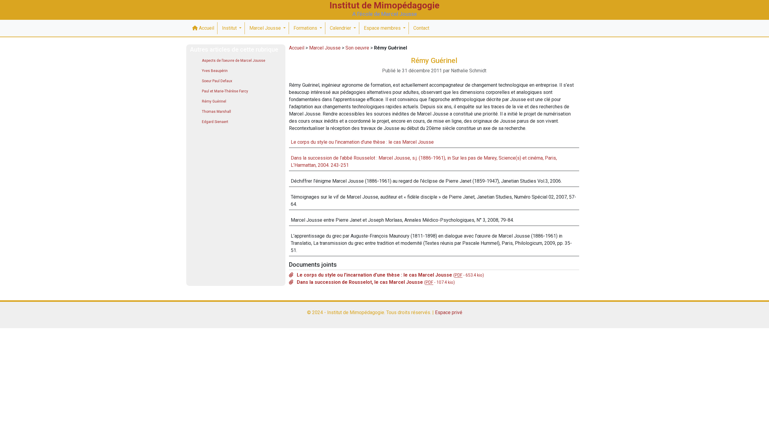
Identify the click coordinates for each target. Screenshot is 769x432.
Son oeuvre (357, 48)
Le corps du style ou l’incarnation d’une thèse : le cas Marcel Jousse (362, 142)
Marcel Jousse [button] (265, 28)
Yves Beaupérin (215, 71)
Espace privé (448, 312)
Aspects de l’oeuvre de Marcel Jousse (233, 60)
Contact (421, 28)
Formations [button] (305, 28)
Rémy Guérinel (214, 101)
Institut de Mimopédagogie (384, 5)
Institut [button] (230, 28)
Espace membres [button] (383, 28)
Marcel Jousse (325, 48)
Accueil (206, 28)
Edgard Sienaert (215, 122)
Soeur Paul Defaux (217, 81)
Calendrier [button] (341, 28)
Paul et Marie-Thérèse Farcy (225, 91)
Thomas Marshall (216, 112)
